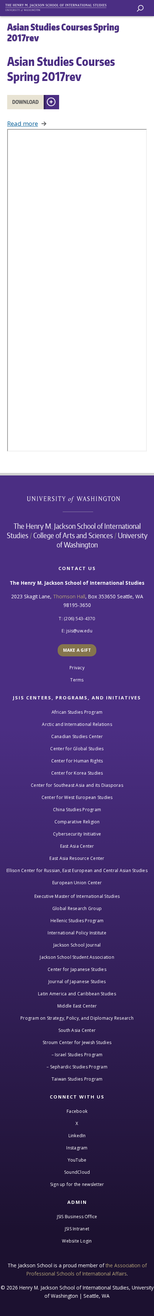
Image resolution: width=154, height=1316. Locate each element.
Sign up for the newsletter (77, 1184)
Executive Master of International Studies (77, 896)
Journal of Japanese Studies (77, 981)
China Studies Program (77, 810)
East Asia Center (77, 846)
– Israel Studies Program (77, 1055)
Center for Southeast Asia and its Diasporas (77, 785)
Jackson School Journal (77, 945)
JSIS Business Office (77, 1217)
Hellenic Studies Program (77, 921)
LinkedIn (77, 1136)
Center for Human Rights (77, 761)
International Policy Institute (77, 933)
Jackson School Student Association (77, 957)
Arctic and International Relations (77, 724)
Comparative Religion (77, 822)
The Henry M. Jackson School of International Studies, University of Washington (59, 6)
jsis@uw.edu (79, 631)
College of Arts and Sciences (73, 535)
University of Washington (77, 498)
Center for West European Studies (77, 797)
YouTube (77, 1160)
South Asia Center (77, 1030)
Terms (76, 680)
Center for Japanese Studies (77, 969)
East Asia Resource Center (76, 858)
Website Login (77, 1241)
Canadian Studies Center (77, 736)
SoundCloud (77, 1172)
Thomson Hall (69, 596)
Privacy (77, 668)
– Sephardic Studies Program (77, 1067)
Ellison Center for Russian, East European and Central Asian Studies (77, 870)
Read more (22, 123)
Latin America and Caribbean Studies (77, 994)
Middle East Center (77, 1006)
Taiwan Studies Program (77, 1079)
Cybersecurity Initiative (77, 834)
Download (25, 102)
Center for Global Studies (77, 749)
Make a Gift (77, 650)
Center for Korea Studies (77, 773)
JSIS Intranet (77, 1229)
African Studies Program (77, 712)
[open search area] (140, 8)
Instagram (76, 1148)
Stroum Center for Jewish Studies (77, 1042)
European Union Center (77, 883)
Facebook (77, 1111)
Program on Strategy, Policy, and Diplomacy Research (77, 1018)
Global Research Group (77, 908)
